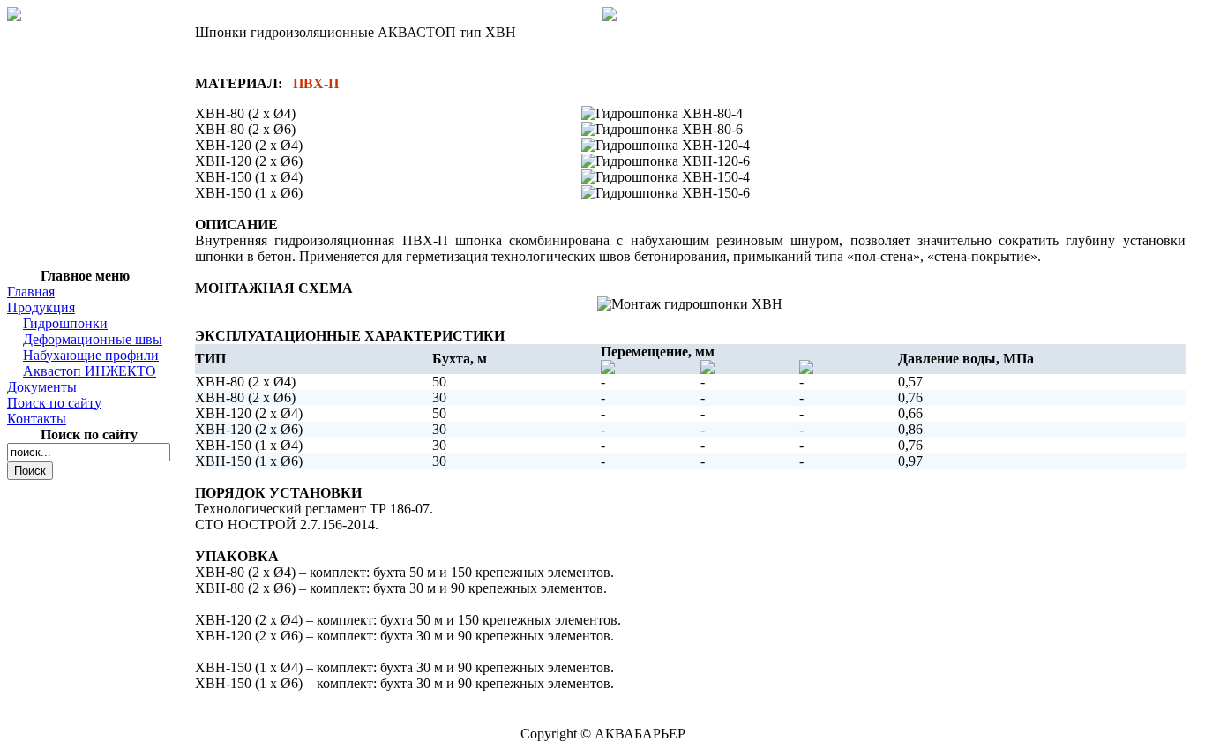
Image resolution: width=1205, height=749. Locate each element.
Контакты (36, 418)
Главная (31, 291)
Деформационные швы (92, 339)
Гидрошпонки (65, 323)
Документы (42, 386)
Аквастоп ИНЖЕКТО (89, 370)
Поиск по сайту (54, 402)
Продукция (41, 307)
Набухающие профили (91, 355)
